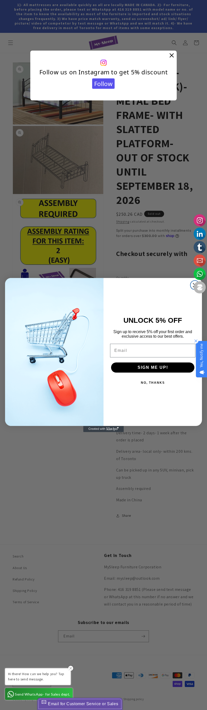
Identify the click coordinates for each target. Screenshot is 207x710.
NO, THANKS (153, 382)
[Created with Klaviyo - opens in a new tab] (103, 429)
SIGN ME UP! (153, 367)
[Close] (172, 56)
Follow (103, 83)
